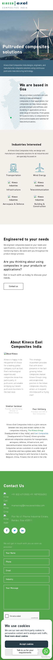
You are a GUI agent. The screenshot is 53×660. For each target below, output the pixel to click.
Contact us (13, 286)
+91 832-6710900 (20, 494)
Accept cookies (26, 644)
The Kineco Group (35, 430)
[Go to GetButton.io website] (46, 657)
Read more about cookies (16, 636)
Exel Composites (41, 433)
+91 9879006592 (38, 494)
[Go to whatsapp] (46, 651)
